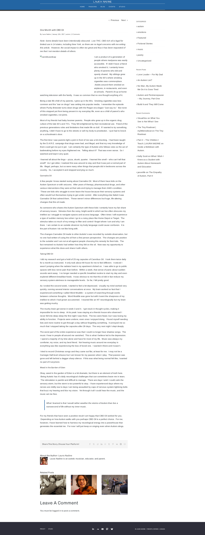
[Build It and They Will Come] (115, 485)
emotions (142, 32)
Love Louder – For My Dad (150, 74)
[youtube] (102, 529)
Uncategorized (144, 61)
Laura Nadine (46, 34)
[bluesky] (112, 529)
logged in (56, 511)
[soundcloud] (98, 529)
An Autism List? (145, 80)
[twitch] (107, 529)
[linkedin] (93, 529)
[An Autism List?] (53, 485)
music (140, 49)
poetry (141, 55)
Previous (115, 20)
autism (68, 34)
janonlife (142, 172)
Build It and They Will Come (151, 104)
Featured (142, 38)
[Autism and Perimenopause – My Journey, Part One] (84, 485)
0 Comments (76, 34)
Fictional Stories (145, 43)
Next (123, 20)
